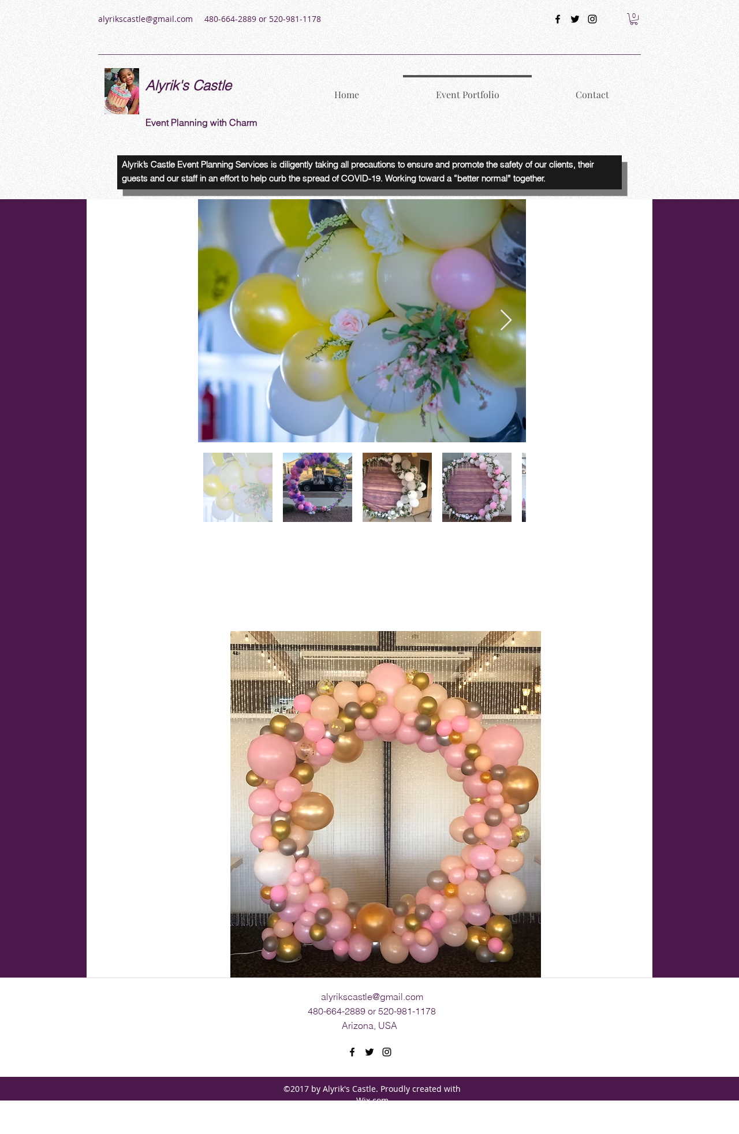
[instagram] (592, 19)
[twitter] (575, 19)
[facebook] (557, 19)
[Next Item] (506, 320)
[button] (634, 19)
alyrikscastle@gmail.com (145, 18)
